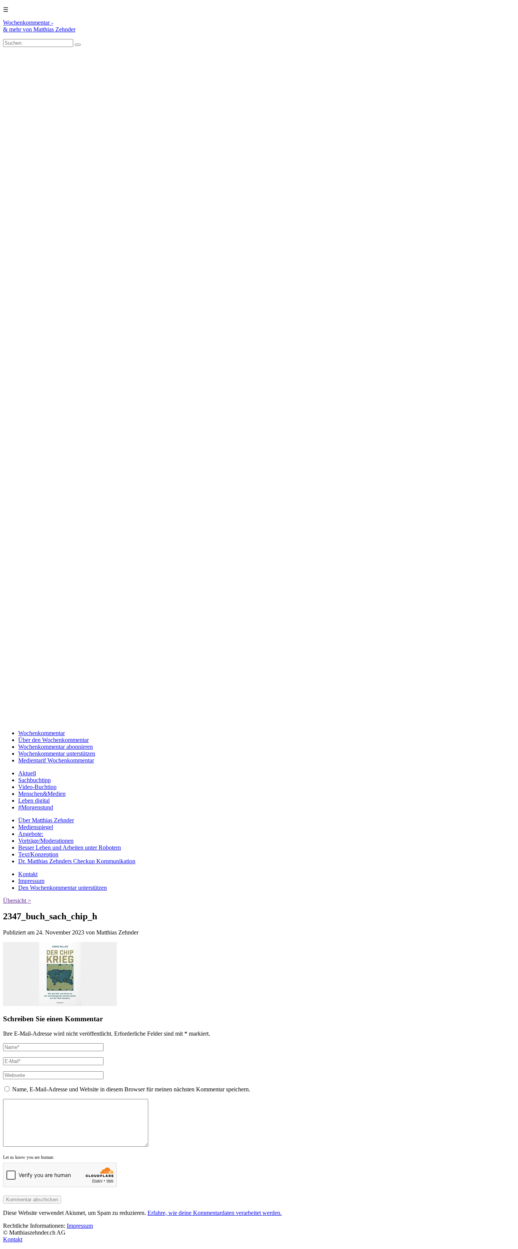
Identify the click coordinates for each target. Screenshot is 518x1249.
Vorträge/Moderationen (46, 840)
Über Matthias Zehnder (46, 820)
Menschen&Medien (42, 793)
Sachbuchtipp (34, 780)
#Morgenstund (35, 807)
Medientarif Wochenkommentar (56, 760)
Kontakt (28, 874)
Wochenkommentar (41, 733)
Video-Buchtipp (37, 787)
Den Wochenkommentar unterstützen (62, 887)
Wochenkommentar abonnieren (55, 746)
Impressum (31, 881)
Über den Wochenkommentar (53, 740)
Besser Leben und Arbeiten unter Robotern (69, 847)
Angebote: (30, 834)
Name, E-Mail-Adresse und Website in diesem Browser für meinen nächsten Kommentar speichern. (131, 1089)
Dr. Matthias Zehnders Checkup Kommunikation (76, 861)
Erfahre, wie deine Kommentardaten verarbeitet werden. (215, 1213)
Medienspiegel (35, 827)
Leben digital (34, 800)
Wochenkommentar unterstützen (56, 753)
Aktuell (27, 773)
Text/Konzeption (38, 854)
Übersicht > (17, 900)
